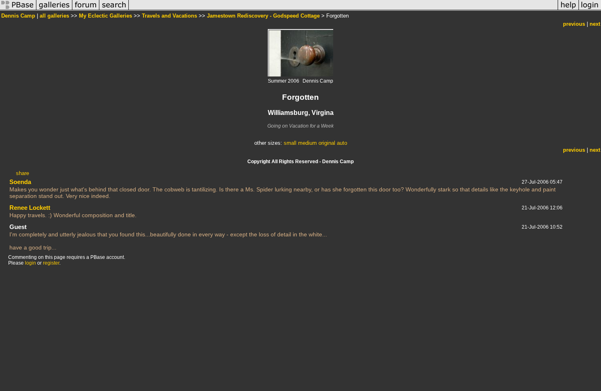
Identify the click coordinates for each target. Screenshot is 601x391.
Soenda (20, 181)
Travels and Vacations (169, 16)
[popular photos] (343, 10)
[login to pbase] (590, 10)
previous (574, 24)
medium (307, 143)
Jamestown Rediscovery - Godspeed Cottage (263, 16)
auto (342, 143)
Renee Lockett (29, 207)
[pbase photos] (18, 10)
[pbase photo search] (114, 10)
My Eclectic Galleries (105, 16)
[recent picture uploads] (54, 10)
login (30, 263)
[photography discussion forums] (85, 10)
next (595, 24)
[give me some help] (568, 10)
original (326, 143)
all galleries (54, 16)
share (22, 173)
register (51, 263)
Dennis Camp (18, 16)
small (290, 143)
